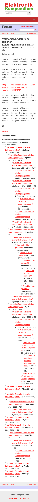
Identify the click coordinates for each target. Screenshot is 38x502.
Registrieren (29, 26)
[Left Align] (29, 13)
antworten (5, 131)
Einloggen (22, 26)
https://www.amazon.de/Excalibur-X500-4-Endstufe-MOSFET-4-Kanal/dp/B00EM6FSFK (19, 87)
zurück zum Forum (8, 33)
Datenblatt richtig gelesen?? (22, 246)
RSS (34, 26)
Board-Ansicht (32, 33)
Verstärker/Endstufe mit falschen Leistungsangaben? (18, 148)
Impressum (12, 498)
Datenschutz (25, 498)
